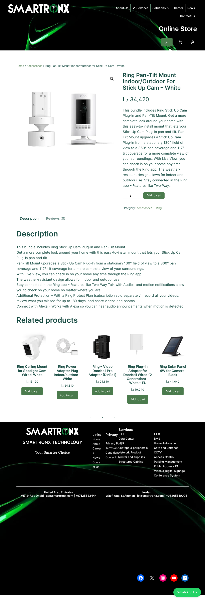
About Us (122, 8)
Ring (159, 208)
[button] (112, 78)
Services (142, 8)
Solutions (159, 8)
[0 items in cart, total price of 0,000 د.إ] (180, 42)
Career (178, 8)
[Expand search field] (167, 42)
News (191, 8)
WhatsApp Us (187, 592)
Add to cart (154, 195)
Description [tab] (29, 218)
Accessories (34, 65)
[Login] (193, 42)
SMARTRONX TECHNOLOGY (27, 18)
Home (20, 65)
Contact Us (187, 16)
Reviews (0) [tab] (55, 218)
